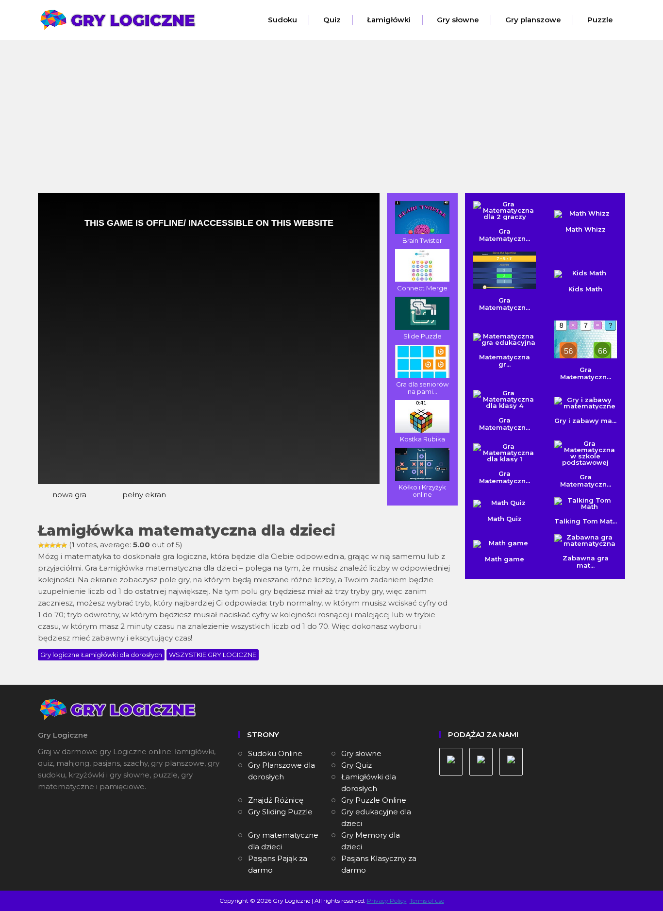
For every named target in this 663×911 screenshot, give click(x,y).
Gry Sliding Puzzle (280, 811)
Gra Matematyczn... (504, 303)
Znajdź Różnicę (275, 800)
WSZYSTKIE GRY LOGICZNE (212, 654)
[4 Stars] (58, 545)
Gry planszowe (533, 19)
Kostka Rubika (422, 439)
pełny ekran (144, 494)
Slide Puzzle (422, 336)
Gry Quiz (356, 765)
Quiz (332, 19)
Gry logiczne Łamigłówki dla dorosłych (101, 654)
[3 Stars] (52, 545)
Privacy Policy (387, 900)
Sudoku (282, 19)
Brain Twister (422, 240)
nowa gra (69, 494)
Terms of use (427, 900)
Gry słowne (458, 19)
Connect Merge (422, 288)
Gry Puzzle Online (373, 800)
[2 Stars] (47, 545)
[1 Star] (41, 545)
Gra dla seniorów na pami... (422, 387)
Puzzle (600, 19)
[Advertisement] (331, 120)
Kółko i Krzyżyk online (422, 490)
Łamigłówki (389, 19)
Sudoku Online (275, 753)
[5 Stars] (64, 545)
